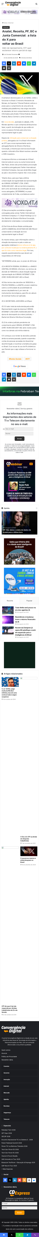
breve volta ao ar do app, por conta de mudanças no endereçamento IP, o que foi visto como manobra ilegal (19, 247)
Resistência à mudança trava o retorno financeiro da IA (25, 619)
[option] (19, 523)
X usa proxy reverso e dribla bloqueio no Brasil (28, 860)
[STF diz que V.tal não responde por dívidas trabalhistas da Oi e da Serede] (10, 925)
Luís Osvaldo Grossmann (11, 54)
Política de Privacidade (9, 1056)
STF (28, 359)
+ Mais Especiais (7, 1169)
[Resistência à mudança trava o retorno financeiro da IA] (8, 620)
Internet (11, 23)
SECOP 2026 (6, 1136)
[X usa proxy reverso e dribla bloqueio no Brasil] (28, 851)
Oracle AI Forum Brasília (9, 1156)
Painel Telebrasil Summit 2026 (12, 1143)
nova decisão (9, 122)
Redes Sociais (15, 359)
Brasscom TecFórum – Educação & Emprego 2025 (18, 1162)
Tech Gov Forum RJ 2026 (10, 1153)
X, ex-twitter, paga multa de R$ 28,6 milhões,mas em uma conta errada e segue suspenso (9, 693)
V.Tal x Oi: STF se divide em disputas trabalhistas (28, 839)
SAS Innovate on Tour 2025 (11, 1159)
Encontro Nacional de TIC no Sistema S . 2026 (17, 1140)
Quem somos (6, 1050)
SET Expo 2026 (7, 1133)
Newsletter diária (7, 1060)
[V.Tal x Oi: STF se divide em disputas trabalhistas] (28, 756)
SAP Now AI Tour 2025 (9, 1166)
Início (5, 23)
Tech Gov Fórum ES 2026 (10, 1149)
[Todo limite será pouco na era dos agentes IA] (8, 610)
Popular (29, 601)
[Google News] (19, 366)
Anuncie (4, 1053)
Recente (10, 601)
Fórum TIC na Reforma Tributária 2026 (14, 1146)
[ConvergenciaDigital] (13, 3)
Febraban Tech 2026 (8, 1130)
